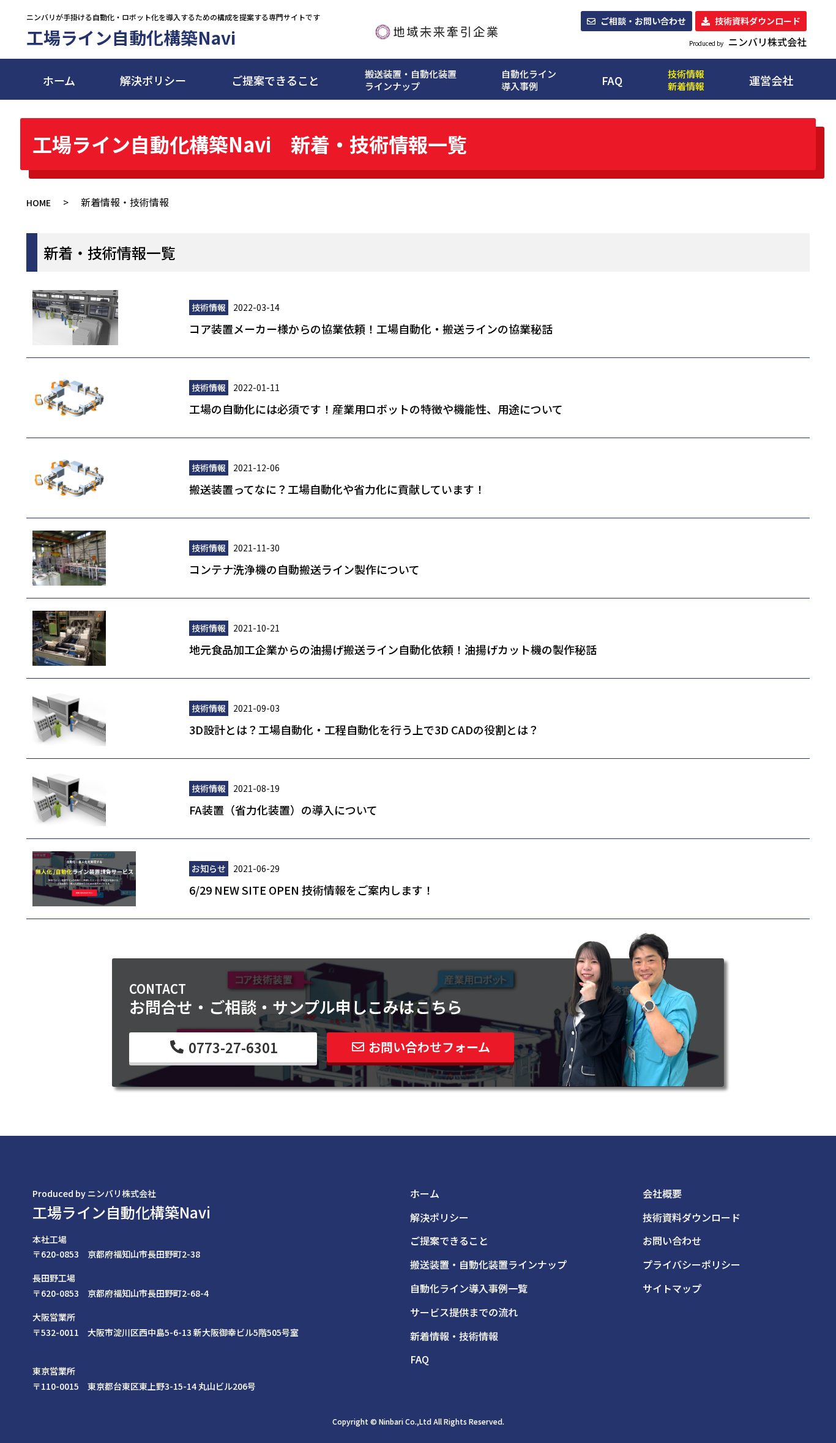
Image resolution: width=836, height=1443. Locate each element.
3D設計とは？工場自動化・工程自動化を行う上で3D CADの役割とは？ (364, 729)
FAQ (612, 80)
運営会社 (771, 80)
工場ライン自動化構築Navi (121, 1212)
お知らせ (209, 868)
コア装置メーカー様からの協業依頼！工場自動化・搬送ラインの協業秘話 (371, 329)
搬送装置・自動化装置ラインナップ (411, 79)
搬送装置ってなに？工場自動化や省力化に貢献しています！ (337, 489)
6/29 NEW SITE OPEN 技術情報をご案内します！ (311, 890)
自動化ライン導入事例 (528, 79)
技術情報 (209, 307)
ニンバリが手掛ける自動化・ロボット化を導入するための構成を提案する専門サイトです (173, 17)
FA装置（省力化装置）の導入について (283, 810)
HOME (38, 202)
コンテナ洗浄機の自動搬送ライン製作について (304, 569)
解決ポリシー (153, 80)
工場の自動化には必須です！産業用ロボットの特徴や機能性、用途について (376, 409)
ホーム (59, 80)
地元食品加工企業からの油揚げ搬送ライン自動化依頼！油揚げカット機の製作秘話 (393, 649)
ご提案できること (275, 80)
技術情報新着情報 (686, 79)
